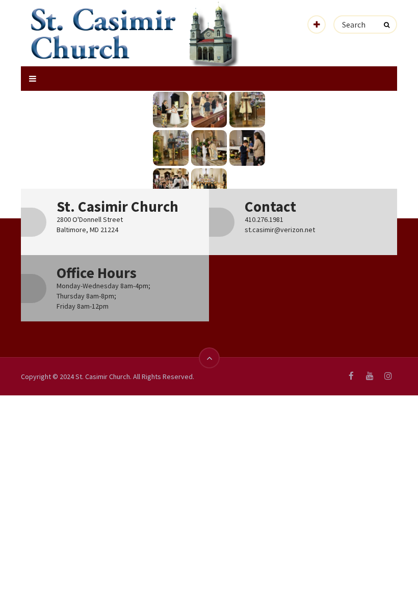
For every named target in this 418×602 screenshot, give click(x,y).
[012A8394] (209, 186)
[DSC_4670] (209, 148)
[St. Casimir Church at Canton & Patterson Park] (135, 33)
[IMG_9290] (209, 110)
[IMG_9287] (247, 110)
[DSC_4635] (171, 186)
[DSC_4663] (247, 148)
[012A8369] (171, 110)
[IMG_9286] (171, 148)
